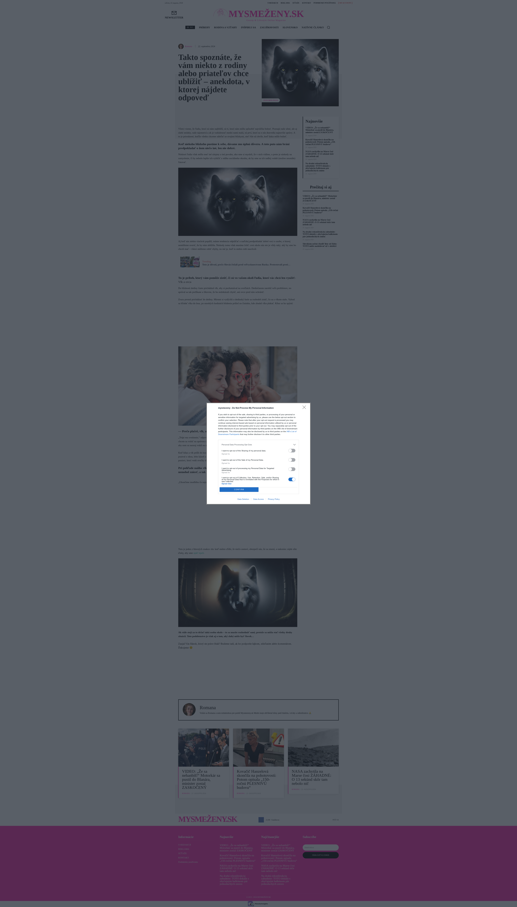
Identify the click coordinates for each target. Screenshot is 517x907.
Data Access (258, 499)
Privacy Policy (274, 499)
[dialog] (258, 453)
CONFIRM (239, 489)
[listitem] (258, 444)
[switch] (291, 450)
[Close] (305, 408)
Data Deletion (243, 499)
